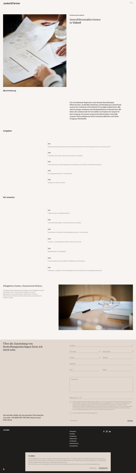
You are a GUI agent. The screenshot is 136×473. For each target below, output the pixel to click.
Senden (130, 420)
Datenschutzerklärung (92, 464)
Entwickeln (73, 436)
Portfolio (72, 434)
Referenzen (73, 439)
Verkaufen (73, 431)
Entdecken (73, 441)
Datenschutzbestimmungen (124, 401)
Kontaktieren (74, 446)
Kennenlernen (74, 443)
